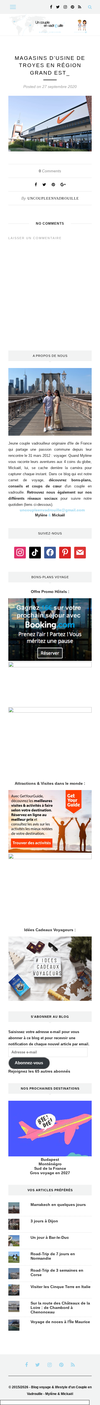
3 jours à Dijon (44, 1221)
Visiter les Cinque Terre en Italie (61, 1286)
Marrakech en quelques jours (58, 1204)
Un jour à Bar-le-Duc (50, 1237)
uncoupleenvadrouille (53, 198)
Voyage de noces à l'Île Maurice (60, 1322)
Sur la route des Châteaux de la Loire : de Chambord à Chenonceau (60, 1307)
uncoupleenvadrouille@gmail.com (52, 510)
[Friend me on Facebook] (50, 552)
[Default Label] (35, 552)
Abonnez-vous (29, 1063)
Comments (50, 171)
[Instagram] (20, 552)
